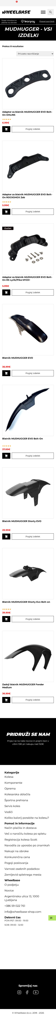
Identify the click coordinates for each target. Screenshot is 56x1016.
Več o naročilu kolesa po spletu (25, 833)
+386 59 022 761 (14, 905)
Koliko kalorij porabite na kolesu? (26, 817)
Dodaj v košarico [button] (6, 212)
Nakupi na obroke (16, 851)
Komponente (13, 782)
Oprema (10, 788)
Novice (9, 890)
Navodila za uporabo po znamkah (27, 845)
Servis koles (12, 806)
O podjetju (11, 884)
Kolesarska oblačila (17, 794)
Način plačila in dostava (20, 828)
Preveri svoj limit (46, 21)
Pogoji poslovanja (16, 863)
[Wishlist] (5, 3)
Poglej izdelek (33, 129)
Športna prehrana (16, 800)
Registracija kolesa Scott (20, 839)
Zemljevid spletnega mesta (22, 874)
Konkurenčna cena (17, 857)
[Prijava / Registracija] (11, 3)
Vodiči (8, 812)
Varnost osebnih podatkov (22, 869)
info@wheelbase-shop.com (22, 911)
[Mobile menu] (43, 12)
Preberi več (6, 129)
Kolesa (8, 776)
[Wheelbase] (16, 12)
